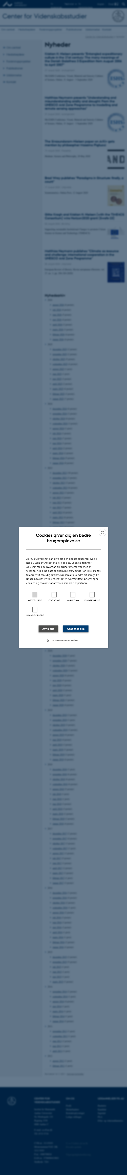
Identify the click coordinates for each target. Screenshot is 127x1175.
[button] (63, 641)
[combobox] (102, 532)
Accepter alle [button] (76, 629)
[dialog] (63, 587)
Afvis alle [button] (48, 629)
